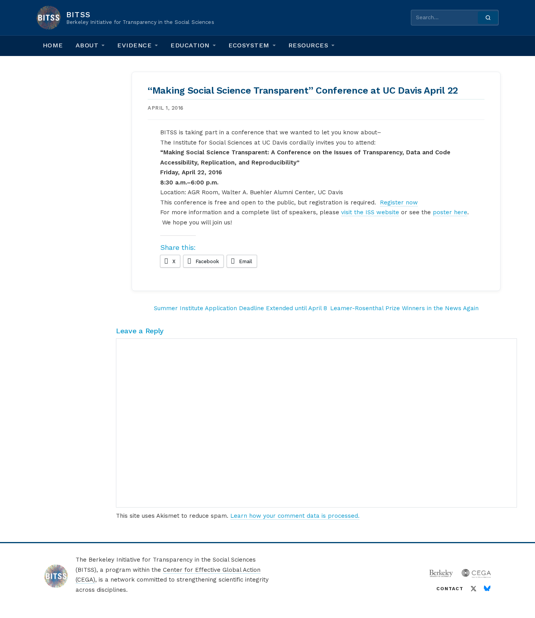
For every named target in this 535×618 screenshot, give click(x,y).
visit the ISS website (370, 212)
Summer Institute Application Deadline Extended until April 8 (240, 308)
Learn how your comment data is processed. (295, 515)
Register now (399, 202)
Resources (308, 45)
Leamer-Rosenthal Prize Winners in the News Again (404, 308)
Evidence (134, 45)
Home (53, 45)
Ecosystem (248, 45)
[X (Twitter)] (473, 588)
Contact (449, 588)
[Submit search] (488, 17)
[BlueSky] (487, 588)
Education (189, 45)
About (87, 45)
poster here (450, 212)
